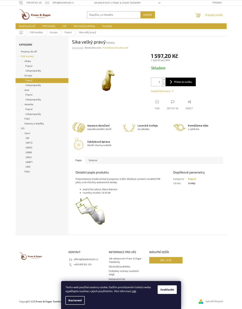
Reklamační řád (117, 279)
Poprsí (28, 66)
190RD (28, 152)
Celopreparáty (33, 71)
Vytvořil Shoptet (214, 301)
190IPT (29, 162)
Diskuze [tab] (93, 160)
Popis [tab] (79, 160)
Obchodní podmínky (119, 266)
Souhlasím (167, 290)
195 (27, 138)
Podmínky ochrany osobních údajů (124, 272)
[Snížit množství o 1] (164, 84)
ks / (166, 260)
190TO (29, 143)
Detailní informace (160, 91)
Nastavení (75, 300)
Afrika (28, 61)
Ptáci (27, 119)
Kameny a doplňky (34, 123)
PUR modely (27, 56)
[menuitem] (27, 26)
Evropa (28, 75)
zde (134, 291)
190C (28, 167)
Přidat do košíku (183, 81)
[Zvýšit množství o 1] (164, 80)
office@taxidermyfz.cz (86, 259)
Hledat (147, 14)
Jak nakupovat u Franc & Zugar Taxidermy (117, 2)
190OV (28, 147)
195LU (28, 157)
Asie (27, 90)
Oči (23, 128)
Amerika (29, 104)
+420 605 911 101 (83, 264)
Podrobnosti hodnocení (115, 48)
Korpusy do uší (29, 51)
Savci (27, 133)
